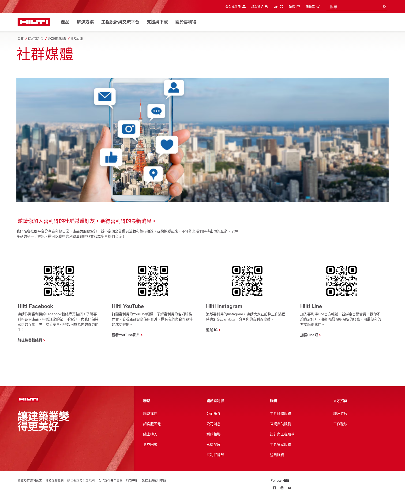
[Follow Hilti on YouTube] (290, 488)
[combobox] (356, 6)
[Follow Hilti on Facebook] (274, 488)
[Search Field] (384, 6)
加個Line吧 (309, 335)
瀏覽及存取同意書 (30, 480)
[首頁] (34, 22)
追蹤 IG (212, 330)
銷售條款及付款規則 (81, 480)
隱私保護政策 (54, 480)
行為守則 (132, 480)
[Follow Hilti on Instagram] (282, 488)
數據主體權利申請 (154, 480)
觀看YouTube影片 (126, 335)
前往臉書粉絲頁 (30, 340)
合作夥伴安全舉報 (110, 480)
